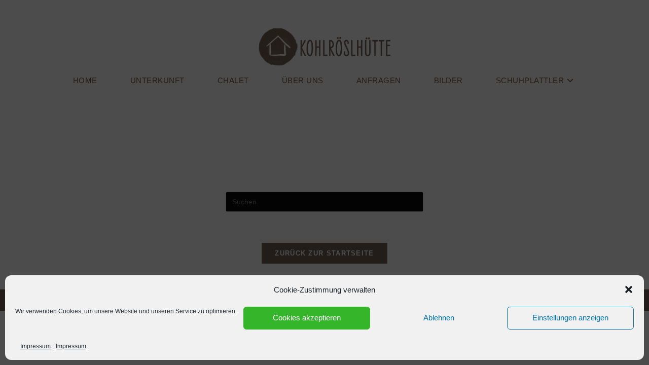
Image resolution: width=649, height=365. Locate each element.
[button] (629, 289)
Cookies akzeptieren (307, 317)
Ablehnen (438, 317)
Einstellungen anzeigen (570, 317)
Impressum (35, 346)
